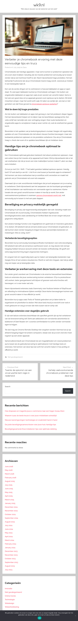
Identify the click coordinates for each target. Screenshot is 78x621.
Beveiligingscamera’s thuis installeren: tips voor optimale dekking (31, 429)
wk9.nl (39, 4)
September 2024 (11, 518)
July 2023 (8, 570)
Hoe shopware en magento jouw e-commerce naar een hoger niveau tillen (34, 411)
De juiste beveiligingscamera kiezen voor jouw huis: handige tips (30, 425)
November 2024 (11, 511)
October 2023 (10, 559)
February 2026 (10, 478)
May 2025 (8, 492)
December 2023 (11, 551)
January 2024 (10, 548)
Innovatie (8, 589)
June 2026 (9, 466)
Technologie (10, 600)
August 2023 (10, 566)
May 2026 (8, 470)
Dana (25, 67)
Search (7, 386)
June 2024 (9, 529)
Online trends (10, 596)
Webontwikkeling (12, 607)
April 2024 (9, 536)
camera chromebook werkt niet (48, 195)
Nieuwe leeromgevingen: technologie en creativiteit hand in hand (31, 420)
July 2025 (8, 485)
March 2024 (9, 540)
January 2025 (10, 503)
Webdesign (9, 603)
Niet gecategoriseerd (15, 357)
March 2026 (9, 474)
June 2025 (9, 489)
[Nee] (75, 616)
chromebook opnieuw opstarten (44, 104)
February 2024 (10, 544)
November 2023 (11, 555)
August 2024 (10, 522)
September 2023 (11, 562)
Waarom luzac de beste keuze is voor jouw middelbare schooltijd (31, 416)
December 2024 (11, 507)
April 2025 (9, 496)
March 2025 (9, 500)
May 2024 (8, 533)
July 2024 (8, 525)
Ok (39, 618)
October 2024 (10, 514)
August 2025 (10, 481)
